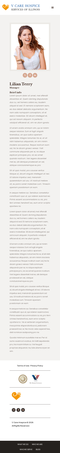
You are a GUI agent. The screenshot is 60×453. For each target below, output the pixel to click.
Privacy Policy (36, 365)
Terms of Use (23, 365)
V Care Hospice (19, 422)
